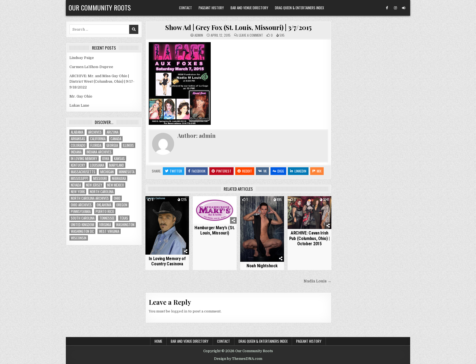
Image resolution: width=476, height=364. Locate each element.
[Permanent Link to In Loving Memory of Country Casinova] (167, 225)
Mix (319, 171)
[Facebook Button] (387, 8)
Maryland (116, 165)
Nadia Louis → (317, 281)
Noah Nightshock (262, 265)
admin (198, 35)
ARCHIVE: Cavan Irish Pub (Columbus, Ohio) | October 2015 (309, 238)
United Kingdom (82, 224)
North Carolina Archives (90, 198)
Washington (125, 224)
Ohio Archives (81, 204)
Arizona (112, 132)
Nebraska (119, 178)
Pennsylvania (81, 211)
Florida (95, 145)
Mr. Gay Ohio (80, 96)
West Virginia (109, 231)
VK (265, 171)
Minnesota (126, 171)
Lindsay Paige (81, 58)
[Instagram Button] (395, 8)
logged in (179, 311)
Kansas (119, 158)
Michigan (107, 171)
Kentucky (78, 165)
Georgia (112, 145)
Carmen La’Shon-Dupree (91, 67)
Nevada (76, 185)
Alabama (77, 132)
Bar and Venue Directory (249, 7)
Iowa (105, 158)
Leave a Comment (251, 35)
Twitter (176, 171)
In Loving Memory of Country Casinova (167, 261)
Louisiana (97, 165)
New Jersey (94, 185)
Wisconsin (78, 238)
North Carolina (101, 191)
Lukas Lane (79, 105)
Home (158, 341)
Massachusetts (83, 171)
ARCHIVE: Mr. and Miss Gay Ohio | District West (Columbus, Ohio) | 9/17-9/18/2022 (101, 82)
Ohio (117, 198)
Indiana (76, 152)
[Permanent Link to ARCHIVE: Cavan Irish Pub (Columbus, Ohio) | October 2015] (309, 212)
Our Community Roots (100, 7)
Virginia (105, 224)
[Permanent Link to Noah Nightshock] (262, 229)
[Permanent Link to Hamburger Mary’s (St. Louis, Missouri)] (215, 209)
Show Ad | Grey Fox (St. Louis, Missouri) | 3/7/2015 (238, 27)
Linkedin (300, 171)
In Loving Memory (84, 158)
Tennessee (107, 218)
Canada (115, 138)
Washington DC (82, 231)
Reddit (247, 171)
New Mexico (115, 185)
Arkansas (78, 138)
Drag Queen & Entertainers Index (299, 7)
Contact (185, 7)
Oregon (121, 204)
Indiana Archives (99, 152)
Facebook (198, 171)
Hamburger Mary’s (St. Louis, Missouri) (214, 230)
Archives (95, 132)
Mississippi (79, 178)
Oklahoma (104, 204)
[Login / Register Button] (403, 8)
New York (78, 191)
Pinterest (223, 171)
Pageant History (211, 7)
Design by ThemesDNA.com (238, 359)
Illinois (128, 145)
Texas (124, 218)
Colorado (78, 145)
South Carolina (82, 218)
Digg (280, 171)
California (98, 138)
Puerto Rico (105, 211)
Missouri (100, 178)
